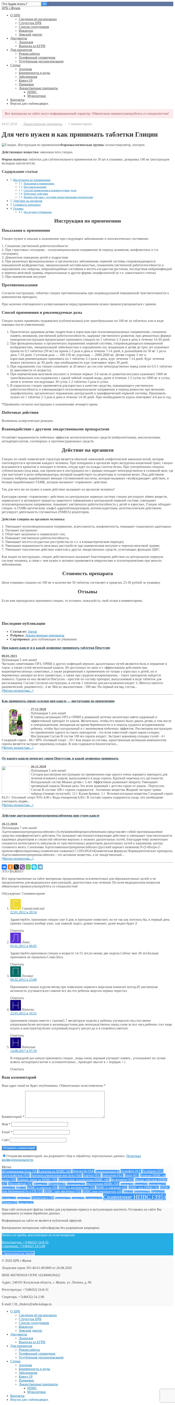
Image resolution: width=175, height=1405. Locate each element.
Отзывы (18, 208)
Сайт (5, 1140)
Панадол (24, 1198)
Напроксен (142, 1192)
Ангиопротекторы (107, 1171)
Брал (131, 1175)
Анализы (25, 69)
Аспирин (152, 1171)
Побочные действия (36, 193)
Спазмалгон (93, 1198)
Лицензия (26, 42)
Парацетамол (42, 1198)
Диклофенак (20, 1183)
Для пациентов (21, 50)
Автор (32, 631)
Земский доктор (30, 34)
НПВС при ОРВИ (143, 1187)
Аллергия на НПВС (54, 1171)
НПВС (32, 92)
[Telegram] (40, 867)
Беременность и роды (34, 73)
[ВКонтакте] (4, 867)
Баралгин (113, 1175)
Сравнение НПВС (134, 1196)
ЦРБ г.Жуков (11, 8)
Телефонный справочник (37, 57)
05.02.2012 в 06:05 (23, 946)
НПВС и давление (111, 1187)
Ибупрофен (57, 1184)
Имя (6, 1124)
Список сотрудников (34, 27)
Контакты (17, 99)
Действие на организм (27, 201)
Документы (18, 38)
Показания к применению (39, 183)
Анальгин (83, 1171)
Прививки (26, 84)
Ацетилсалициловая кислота (56, 1175)
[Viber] (22, 867)
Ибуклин (40, 1184)
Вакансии (26, 30)
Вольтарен (122, 1180)
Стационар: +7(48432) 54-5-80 (23, 1246)
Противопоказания (35, 186)
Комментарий (13, 1117)
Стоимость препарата (27, 204)
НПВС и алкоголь (42, 1187)
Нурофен (9, 1198)
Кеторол (8, 1188)
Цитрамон (10, 1202)
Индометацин (75, 1184)
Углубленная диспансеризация (41, 61)
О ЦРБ (15, 15)
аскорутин (26, 1202)
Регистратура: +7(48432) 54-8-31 (25, 1242)
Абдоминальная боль (19, 1171)
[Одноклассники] (10, 867)
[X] (16, 867)
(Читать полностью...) (17, 690)
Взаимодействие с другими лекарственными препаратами (58, 197)
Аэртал (92, 1175)
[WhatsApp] (28, 867)
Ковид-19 (25, 80)
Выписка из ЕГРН (32, 46)
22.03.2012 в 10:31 (23, 1013)
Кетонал (141, 1184)
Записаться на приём (18, 1253)
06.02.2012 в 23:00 (23, 979)
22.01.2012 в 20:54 (23, 912)
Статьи (15, 65)
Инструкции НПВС (103, 1183)
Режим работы (29, 53)
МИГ (21, 1188)
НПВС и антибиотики (76, 1187)
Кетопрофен (157, 1184)
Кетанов (127, 1184)
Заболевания (28, 76)
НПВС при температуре (102, 1191)
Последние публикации (38, 212)
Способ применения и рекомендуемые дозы (50, 190)
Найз (128, 1191)
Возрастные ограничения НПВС (84, 1179)
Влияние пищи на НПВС (37, 1179)
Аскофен (131, 1171)
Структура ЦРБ (30, 23)
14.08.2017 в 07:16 (23, 1051)
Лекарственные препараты (38, 88)
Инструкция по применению (31, 180)
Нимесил (158, 1191)
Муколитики (36, 96)
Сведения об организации (38, 19)
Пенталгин (63, 1198)
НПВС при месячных (63, 1191)
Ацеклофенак (16, 1175)
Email (7, 1132)
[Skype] (34, 867)
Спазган (78, 1198)
